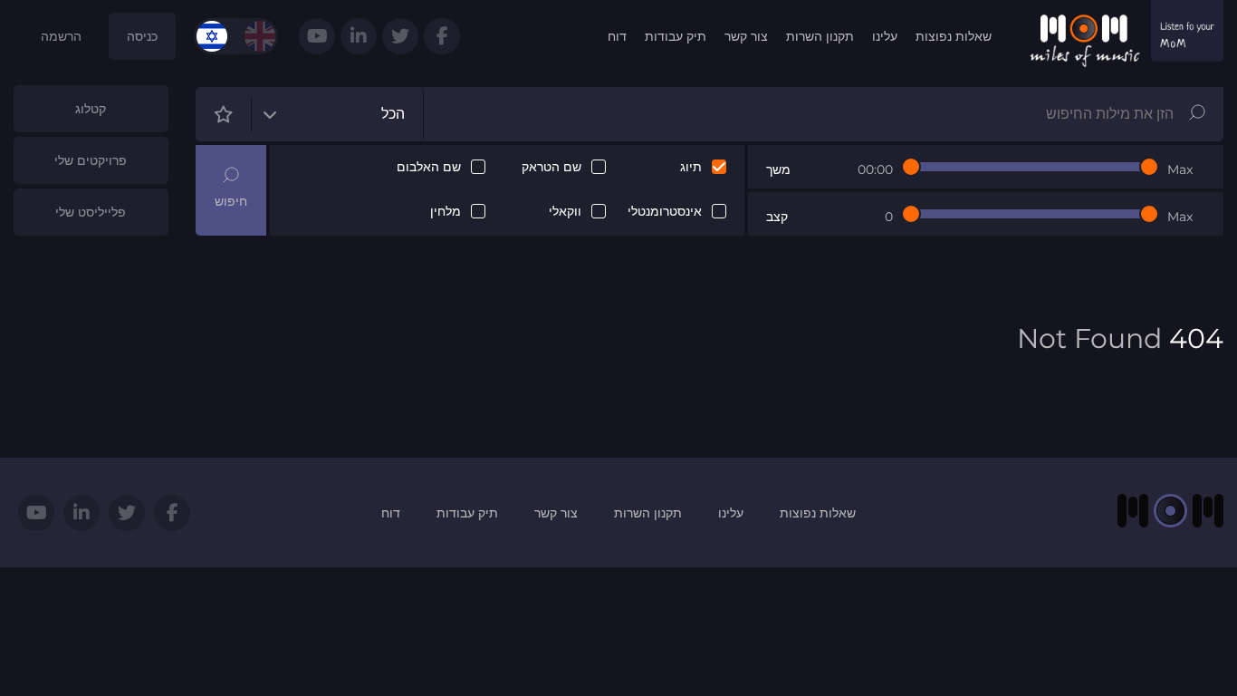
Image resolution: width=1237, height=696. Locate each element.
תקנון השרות (820, 36)
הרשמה (61, 36)
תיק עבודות (675, 36)
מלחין (445, 211)
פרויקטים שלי (90, 160)
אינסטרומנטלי (665, 211)
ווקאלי (565, 211)
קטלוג (90, 109)
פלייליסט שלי (90, 212)
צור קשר (746, 36)
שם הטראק (551, 167)
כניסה (142, 36)
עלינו (884, 36)
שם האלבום (429, 167)
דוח (617, 36)
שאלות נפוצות (954, 36)
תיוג (691, 167)
